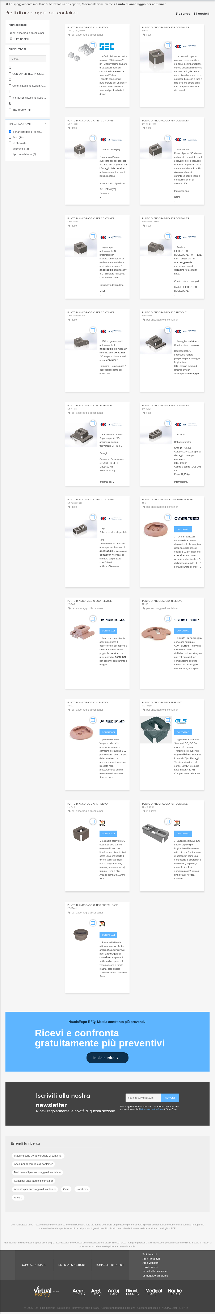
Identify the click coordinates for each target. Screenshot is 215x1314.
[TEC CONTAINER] (113, 822)
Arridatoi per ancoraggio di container (35, 1189)
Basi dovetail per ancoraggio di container (37, 1172)
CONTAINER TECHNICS (28, 74)
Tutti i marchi (150, 1254)
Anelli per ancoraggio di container (33, 1164)
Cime (66, 1189)
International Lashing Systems (29, 97)
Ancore (18, 1197)
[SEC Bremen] (113, 46)
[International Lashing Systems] (188, 46)
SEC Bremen (21, 109)
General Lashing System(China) (29, 86)
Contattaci (183, 529)
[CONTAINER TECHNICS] (188, 518)
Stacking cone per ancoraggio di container (38, 1155)
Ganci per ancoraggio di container (33, 1180)
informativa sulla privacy (151, 1109)
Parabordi (82, 1189)
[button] (27, 49)
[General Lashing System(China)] (188, 721)
